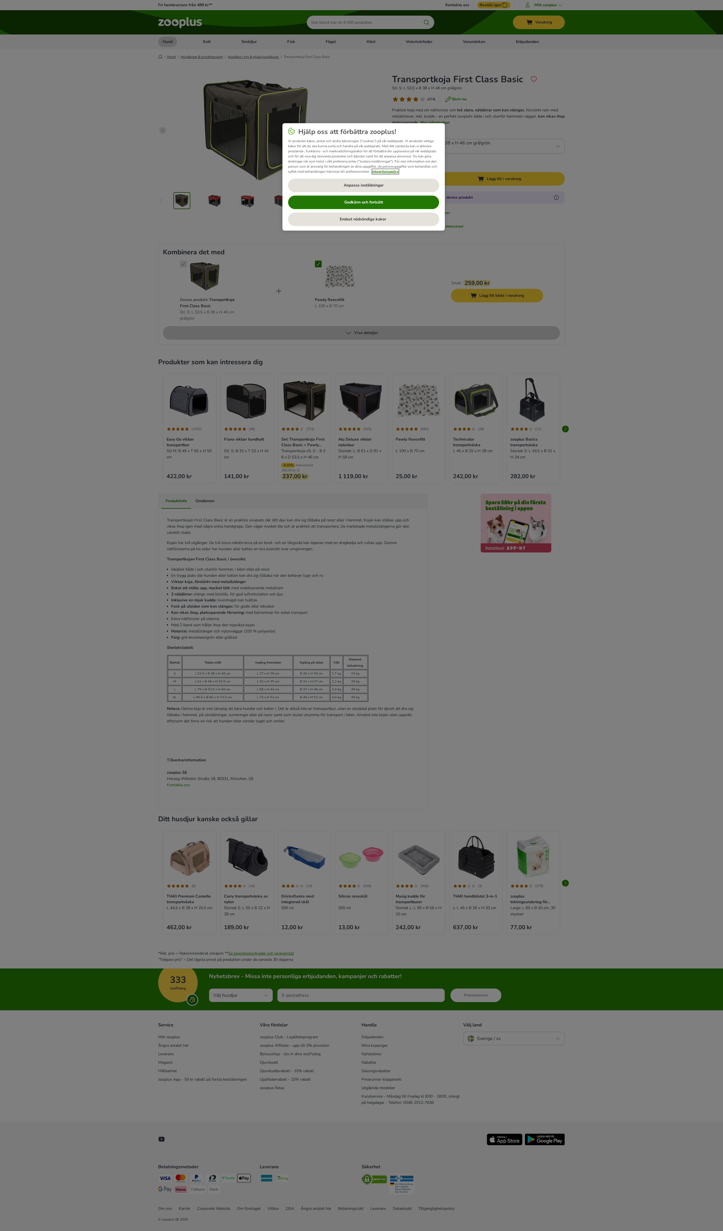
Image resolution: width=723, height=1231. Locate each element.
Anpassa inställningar (364, 185)
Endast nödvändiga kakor (363, 219)
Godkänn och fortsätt (363, 202)
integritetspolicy (385, 171)
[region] (363, 177)
